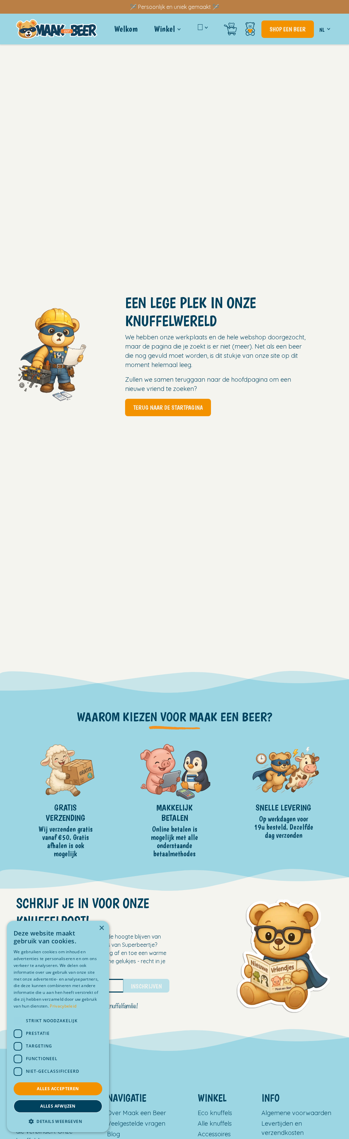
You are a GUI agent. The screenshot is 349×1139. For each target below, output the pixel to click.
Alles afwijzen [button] (58, 1106)
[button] (58, 1121)
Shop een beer (288, 29)
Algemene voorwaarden (296, 1113)
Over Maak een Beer (136, 1113)
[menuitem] (125, 29)
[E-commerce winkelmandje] (230, 29)
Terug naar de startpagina (168, 407)
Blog (113, 1134)
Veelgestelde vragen (136, 1123)
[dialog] (58, 1026)
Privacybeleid (63, 1006)
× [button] (101, 928)
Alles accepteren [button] (58, 1089)
